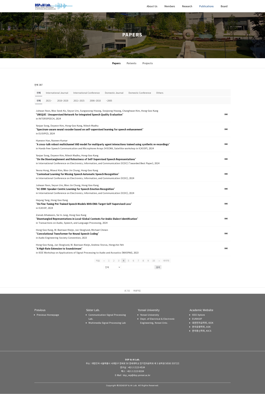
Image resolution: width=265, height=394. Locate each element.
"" (79, 114)
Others (159, 92)
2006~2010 (95, 100)
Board (224, 6)
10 (153, 260)
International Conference (86, 92)
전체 (39, 92)
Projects (147, 63)
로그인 (127, 291)
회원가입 (137, 291)
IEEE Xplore (198, 314)
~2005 (109, 100)
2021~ (49, 100)
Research (187, 6)
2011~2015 (78, 100)
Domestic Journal (114, 92)
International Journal (57, 92)
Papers (116, 63)
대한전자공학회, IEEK (202, 322)
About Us (152, 6)
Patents (131, 63)
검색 (158, 267)
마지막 (166, 260)
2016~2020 (62, 100)
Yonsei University (149, 314)
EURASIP (197, 318)
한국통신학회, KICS (201, 330)
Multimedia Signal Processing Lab (107, 322)
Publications (206, 6)
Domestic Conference (140, 92)
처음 (98, 260)
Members (169, 6)
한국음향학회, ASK (201, 326)
